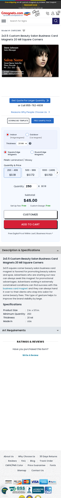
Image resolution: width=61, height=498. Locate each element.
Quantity (19, 186)
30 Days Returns (48, 456)
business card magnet (15, 288)
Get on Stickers (5, 491)
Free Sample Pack (42, 120)
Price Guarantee (36, 465)
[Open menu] (3, 21)
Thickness (11, 143)
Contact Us (37, 470)
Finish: (7, 160)
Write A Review (30, 355)
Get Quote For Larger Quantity (28, 100)
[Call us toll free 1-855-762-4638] (47, 13)
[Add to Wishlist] (23, 30)
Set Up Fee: (16, 205)
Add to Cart (30, 224)
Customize (30, 214)
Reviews (12, 460)
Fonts (53, 465)
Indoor (17, 136)
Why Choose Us (26, 456)
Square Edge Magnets (14, 153)
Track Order (46, 460)
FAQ (23, 460)
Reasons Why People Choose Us (29, 112)
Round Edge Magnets (40, 153)
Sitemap (21, 470)
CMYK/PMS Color (14, 465)
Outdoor (36, 136)
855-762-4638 (34, 105)
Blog (32, 460)
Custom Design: (38, 205)
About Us (9, 456)
